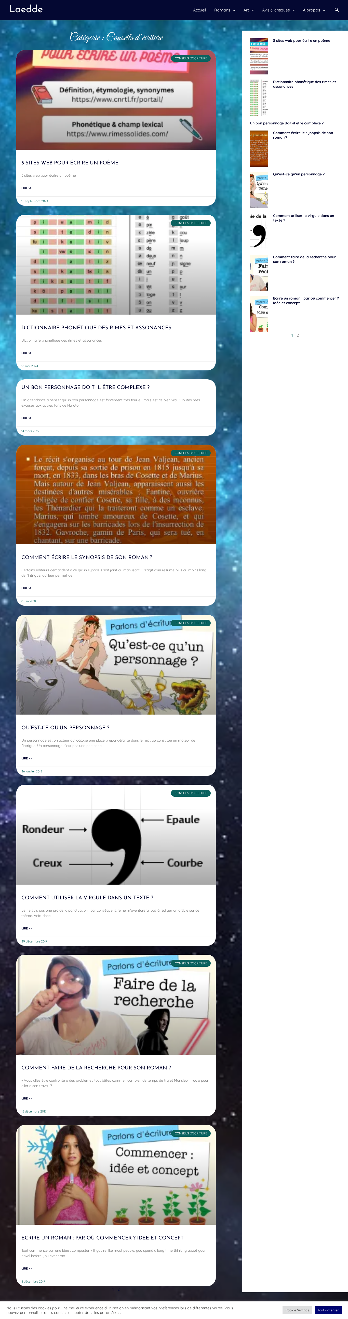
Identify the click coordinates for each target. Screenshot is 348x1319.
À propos (311, 9)
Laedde (26, 10)
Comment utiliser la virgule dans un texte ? (87, 898)
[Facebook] (163, 1311)
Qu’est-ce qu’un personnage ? (65, 728)
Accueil (199, 9)
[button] (336, 10)
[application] (232, 10)
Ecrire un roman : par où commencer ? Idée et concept (102, 1238)
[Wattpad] (196, 1311)
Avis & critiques (276, 9)
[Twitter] (174, 1311)
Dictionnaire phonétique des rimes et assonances (96, 328)
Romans (222, 9)
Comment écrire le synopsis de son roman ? (86, 557)
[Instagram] (185, 1311)
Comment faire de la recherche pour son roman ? (96, 1068)
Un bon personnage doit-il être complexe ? (85, 387)
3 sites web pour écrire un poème (69, 163)
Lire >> (26, 188)
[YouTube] (152, 1311)
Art (246, 9)
